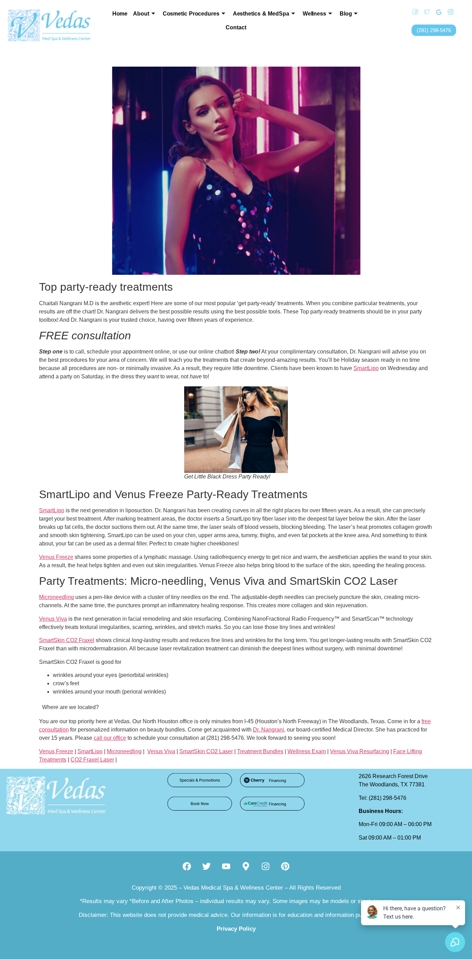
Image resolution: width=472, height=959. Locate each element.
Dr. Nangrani (268, 730)
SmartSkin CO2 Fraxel (66, 640)
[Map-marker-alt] (246, 866)
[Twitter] (424, 12)
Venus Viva (53, 619)
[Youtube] (226, 866)
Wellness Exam (306, 751)
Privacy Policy (236, 929)
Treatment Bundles (260, 751)
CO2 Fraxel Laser (92, 760)
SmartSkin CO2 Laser (206, 751)
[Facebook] (413, 12)
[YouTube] (460, 12)
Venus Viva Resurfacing (359, 751)
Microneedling (56, 597)
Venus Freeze (56, 557)
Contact (236, 27)
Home (120, 14)
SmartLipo (366, 368)
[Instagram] (448, 12)
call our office (110, 738)
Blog (346, 14)
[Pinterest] (285, 866)
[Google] (436, 12)
